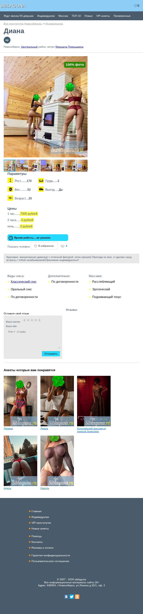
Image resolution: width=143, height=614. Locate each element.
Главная (36, 511)
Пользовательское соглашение (50, 561)
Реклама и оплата (42, 547)
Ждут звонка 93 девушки (19, 15)
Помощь (36, 536)
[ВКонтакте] (66, 596)
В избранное (46, 245)
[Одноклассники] (77, 596)
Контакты (37, 541)
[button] (84, 58)
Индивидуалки (46, 15)
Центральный (29, 46)
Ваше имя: (11, 326)
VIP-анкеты (103, 15)
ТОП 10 (76, 15)
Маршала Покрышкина (69, 46)
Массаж (63, 15)
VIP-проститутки (41, 522)
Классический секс (23, 281)
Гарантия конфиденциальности (50, 555)
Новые (89, 15)
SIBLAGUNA (13, 5)
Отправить (51, 353)
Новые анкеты (40, 528)
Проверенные (122, 15)
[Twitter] (71, 596)
